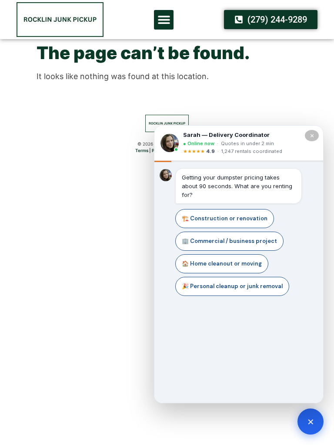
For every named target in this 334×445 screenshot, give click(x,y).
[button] (164, 20)
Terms (141, 150)
